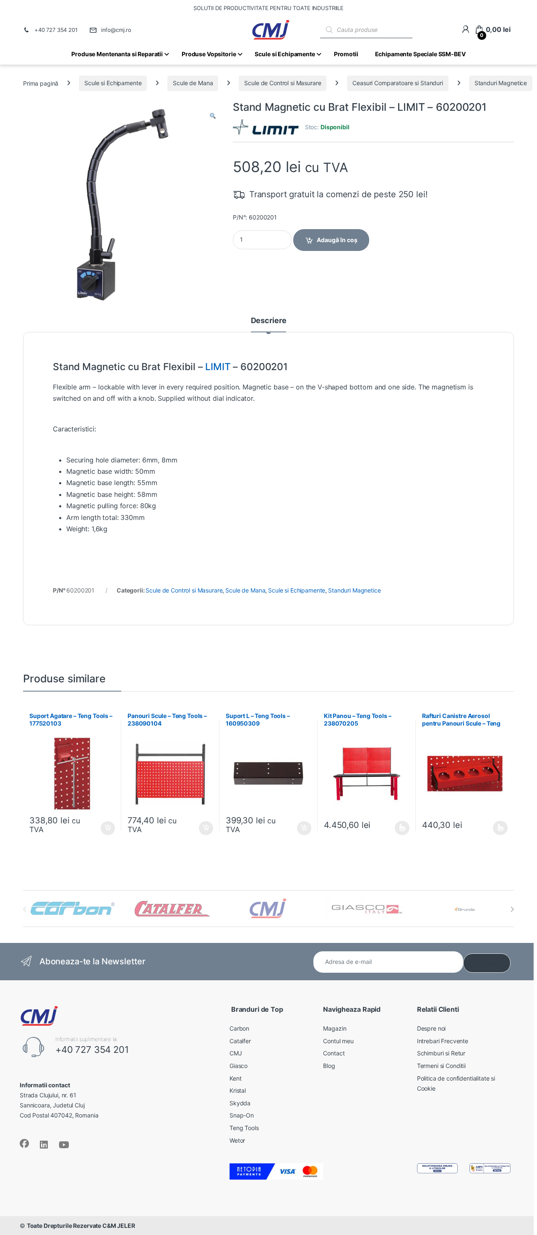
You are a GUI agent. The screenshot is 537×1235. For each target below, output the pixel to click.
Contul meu (338, 1040)
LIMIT (217, 367)
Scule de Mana (193, 82)
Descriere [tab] (269, 321)
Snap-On (241, 1115)
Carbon (239, 1028)
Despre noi (431, 1028)
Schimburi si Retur (441, 1053)
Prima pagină (40, 82)
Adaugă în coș (337, 239)
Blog (329, 1065)
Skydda (239, 1103)
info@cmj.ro (116, 29)
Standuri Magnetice (500, 82)
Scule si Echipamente (112, 82)
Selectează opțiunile (394, 828)
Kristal (237, 1090)
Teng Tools (244, 1127)
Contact (333, 1053)
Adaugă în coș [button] (104, 828)
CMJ (235, 1053)
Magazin (334, 1028)
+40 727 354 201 (56, 29)
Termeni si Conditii (441, 1065)
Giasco (238, 1065)
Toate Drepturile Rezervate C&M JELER (81, 1225)
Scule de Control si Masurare (282, 82)
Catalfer (240, 1040)
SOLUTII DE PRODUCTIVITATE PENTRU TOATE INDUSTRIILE (268, 8)
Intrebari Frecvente (442, 1040)
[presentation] (512, 909)
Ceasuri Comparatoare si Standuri (397, 82)
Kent (235, 1078)
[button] (212, 116)
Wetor (237, 1140)
